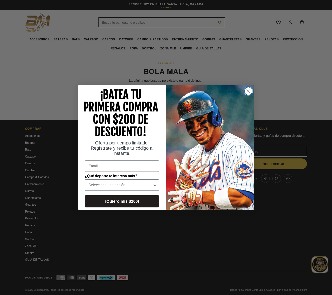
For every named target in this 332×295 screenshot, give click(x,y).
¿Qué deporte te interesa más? (111, 176)
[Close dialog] (248, 91)
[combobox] (121, 185)
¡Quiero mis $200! (122, 201)
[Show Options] (155, 185)
